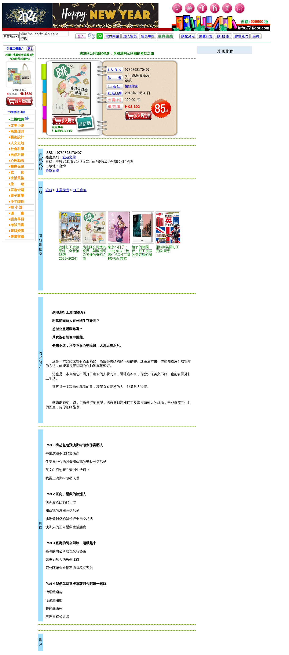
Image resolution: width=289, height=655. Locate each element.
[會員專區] (147, 38)
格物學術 (131, 86)
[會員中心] (215, 13)
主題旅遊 (62, 190)
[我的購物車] (190, 13)
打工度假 (80, 190)
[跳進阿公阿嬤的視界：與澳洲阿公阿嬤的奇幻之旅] (94, 227)
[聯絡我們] (241, 38)
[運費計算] (205, 38)
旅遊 (48, 190)
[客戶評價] (91, 38)
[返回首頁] (255, 38)
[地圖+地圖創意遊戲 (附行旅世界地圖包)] (19, 74)
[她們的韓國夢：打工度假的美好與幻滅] (143, 227)
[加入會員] (202, 13)
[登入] (80, 38)
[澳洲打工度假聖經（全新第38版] (70, 227)
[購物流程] (187, 38)
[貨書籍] (165, 38)
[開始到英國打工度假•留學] (168, 227)
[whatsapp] (99, 38)
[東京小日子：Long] (119, 227)
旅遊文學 (69, 157)
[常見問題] (227, 13)
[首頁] (240, 13)
